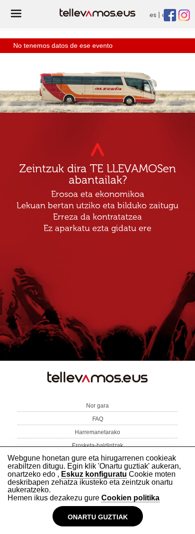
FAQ (97, 419)
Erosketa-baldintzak (97, 445)
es (153, 15)
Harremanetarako (97, 432)
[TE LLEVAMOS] (97, 379)
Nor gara (97, 405)
